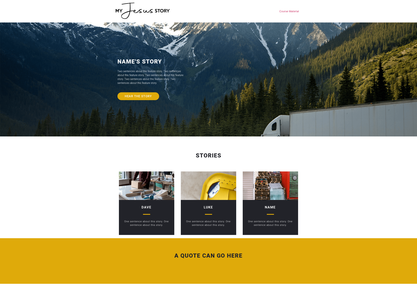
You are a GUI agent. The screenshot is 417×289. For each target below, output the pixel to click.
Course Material (289, 11)
